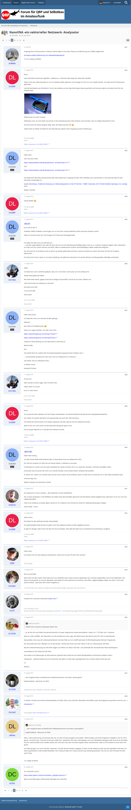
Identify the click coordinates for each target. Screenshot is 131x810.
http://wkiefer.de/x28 (40, 713)
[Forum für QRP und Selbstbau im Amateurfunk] (65, 14)
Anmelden (117, 3)
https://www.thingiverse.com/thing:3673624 (40, 338)
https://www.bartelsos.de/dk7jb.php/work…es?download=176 (46, 170)
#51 (126, 489)
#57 (126, 673)
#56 (126, 617)
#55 (126, 594)
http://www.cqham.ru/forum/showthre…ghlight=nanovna (44, 775)
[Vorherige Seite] (3, 40)
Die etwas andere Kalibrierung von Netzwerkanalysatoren (44, 55)
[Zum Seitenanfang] (127, 807)
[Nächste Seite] (23, 40)
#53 (126, 547)
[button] (105, 2)
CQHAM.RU (28, 704)
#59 (126, 719)
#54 (126, 570)
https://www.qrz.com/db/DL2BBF (36, 144)
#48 (126, 375)
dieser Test (52, 599)
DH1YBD (29, 452)
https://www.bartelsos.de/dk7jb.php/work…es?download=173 (46, 162)
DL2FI (28, 224)
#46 (126, 264)
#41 (126, 47)
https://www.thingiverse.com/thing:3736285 (40, 334)
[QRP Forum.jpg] (38, 103)
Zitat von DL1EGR (34, 725)
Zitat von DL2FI (33, 623)
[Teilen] (128, 40)
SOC (59, 611)
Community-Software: (65, 807)
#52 (126, 513)
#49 (126, 406)
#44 (126, 196)
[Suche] (126, 2)
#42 (126, 70)
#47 (126, 310)
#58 (126, 696)
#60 (126, 767)
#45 (126, 219)
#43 (126, 150)
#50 (126, 447)
